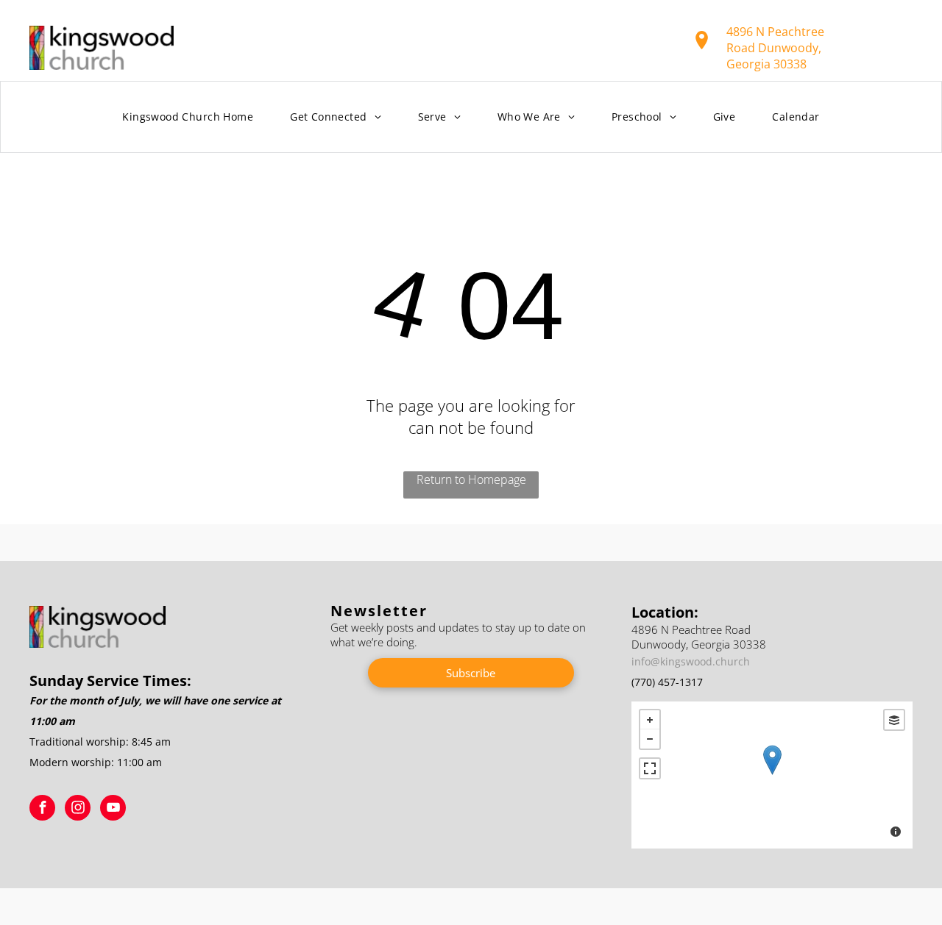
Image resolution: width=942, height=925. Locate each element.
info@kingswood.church (690, 661)
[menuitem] (188, 117)
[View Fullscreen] (649, 768)
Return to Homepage (471, 479)
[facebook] (42, 809)
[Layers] (894, 719)
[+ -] (772, 775)
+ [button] (649, 719)
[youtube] (113, 809)
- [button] (649, 739)
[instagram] (78, 809)
